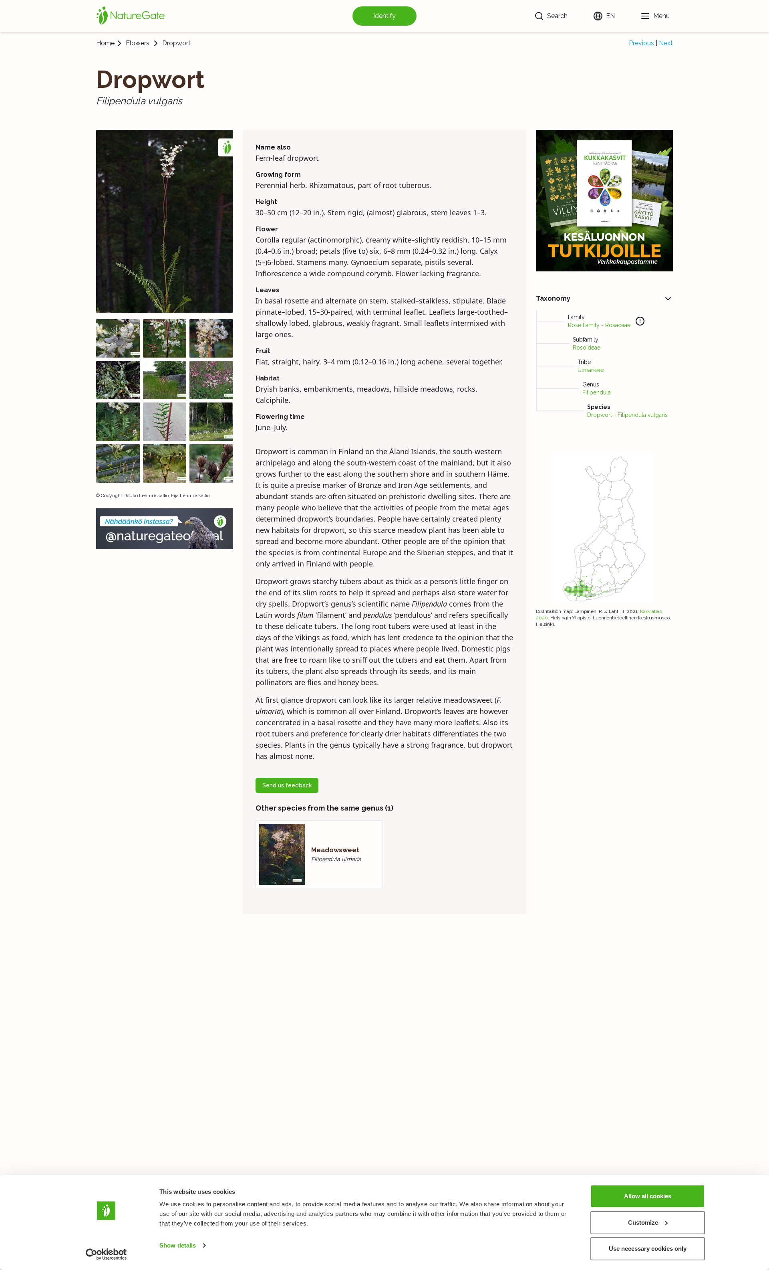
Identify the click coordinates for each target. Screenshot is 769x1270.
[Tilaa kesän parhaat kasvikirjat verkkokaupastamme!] (604, 200)
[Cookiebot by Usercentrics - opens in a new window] (106, 1254)
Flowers (137, 43)
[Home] (130, 16)
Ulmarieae (591, 370)
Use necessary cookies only (647, 1248)
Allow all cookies (647, 1196)
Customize (643, 1222)
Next (666, 43)
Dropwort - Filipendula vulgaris (627, 415)
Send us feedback (287, 785)
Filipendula (596, 392)
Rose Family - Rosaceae (599, 325)
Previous (641, 43)
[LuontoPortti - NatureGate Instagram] (164, 528)
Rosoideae (586, 347)
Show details (177, 1245)
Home (105, 43)
